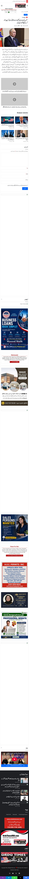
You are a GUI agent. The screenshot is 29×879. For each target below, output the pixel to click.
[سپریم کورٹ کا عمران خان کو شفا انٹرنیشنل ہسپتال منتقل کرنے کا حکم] (24, 780)
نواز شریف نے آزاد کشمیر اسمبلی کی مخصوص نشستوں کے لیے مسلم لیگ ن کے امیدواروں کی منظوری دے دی (10, 786)
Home (25, 11)
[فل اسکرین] (3, 765)
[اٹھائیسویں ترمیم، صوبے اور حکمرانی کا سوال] (24, 798)
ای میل (27, 174)
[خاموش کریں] (5, 765)
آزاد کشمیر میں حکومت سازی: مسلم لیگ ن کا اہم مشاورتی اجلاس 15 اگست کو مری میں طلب (11, 804)
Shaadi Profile (8, 814)
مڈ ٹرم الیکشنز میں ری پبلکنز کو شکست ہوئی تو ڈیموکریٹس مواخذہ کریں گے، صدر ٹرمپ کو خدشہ (22, 125)
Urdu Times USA (20, 867)
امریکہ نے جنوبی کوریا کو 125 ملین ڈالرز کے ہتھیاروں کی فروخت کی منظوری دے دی (8, 139)
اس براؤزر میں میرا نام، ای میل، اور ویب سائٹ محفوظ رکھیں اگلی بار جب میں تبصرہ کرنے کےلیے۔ (17, 185)
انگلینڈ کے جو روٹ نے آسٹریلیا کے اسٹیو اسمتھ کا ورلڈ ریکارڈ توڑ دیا (19, 1)
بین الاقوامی (22, 11)
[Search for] (27, 6)
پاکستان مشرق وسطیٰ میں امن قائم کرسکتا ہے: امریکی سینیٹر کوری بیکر (21, 139)
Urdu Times (16, 870)
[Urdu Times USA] (20, 6)
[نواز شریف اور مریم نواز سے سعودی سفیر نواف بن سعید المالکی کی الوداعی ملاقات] (24, 792)
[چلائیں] (26, 765)
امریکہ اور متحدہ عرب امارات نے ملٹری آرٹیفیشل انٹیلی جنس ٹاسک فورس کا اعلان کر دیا (7, 125)
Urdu (6, 12)
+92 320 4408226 (15, 361)
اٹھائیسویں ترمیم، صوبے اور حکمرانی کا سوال (13, 797)
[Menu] (1, 6)
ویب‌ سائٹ (27, 179)
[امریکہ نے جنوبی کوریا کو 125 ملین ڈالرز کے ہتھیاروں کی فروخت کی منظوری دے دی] (7, 133)
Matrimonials (15, 814)
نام (27, 168)
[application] (14, 759)
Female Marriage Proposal (23, 814)
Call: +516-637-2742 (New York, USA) (15, 555)
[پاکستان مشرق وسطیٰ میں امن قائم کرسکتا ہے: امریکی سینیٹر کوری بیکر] (21, 133)
